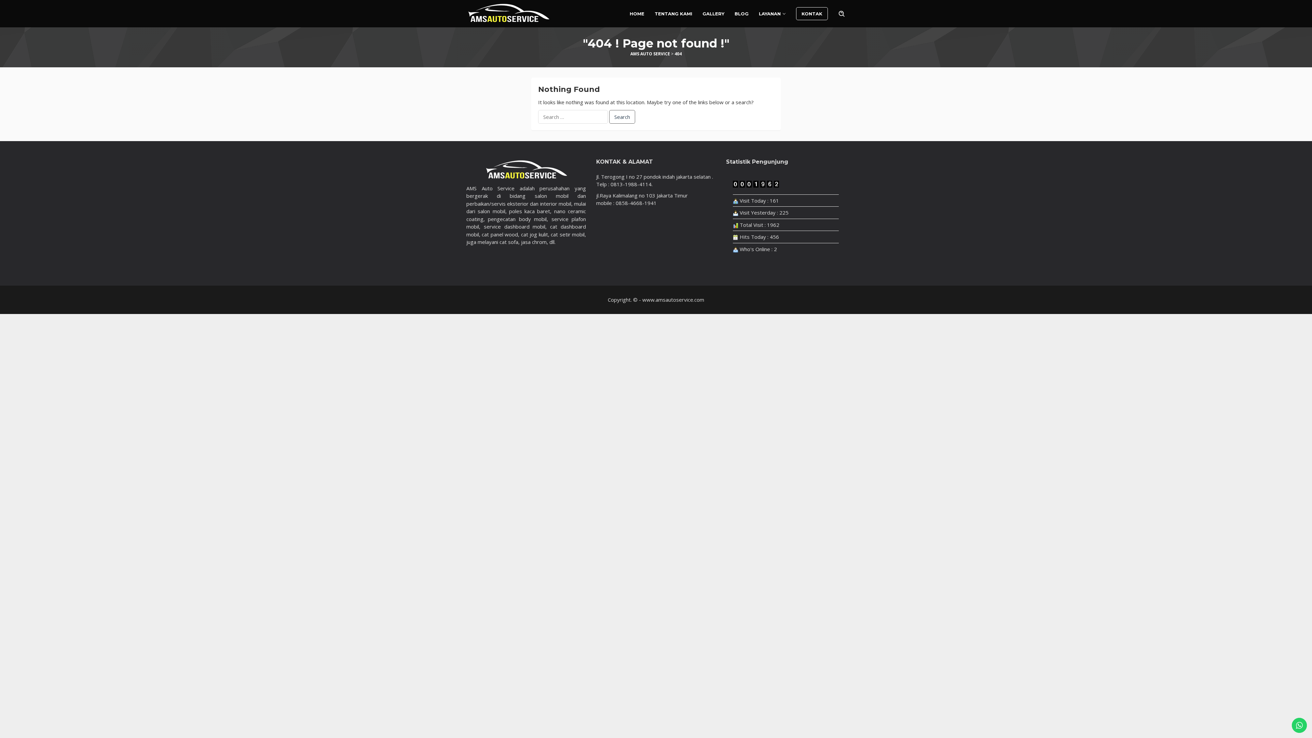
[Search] (842, 13)
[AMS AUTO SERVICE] (508, 13)
